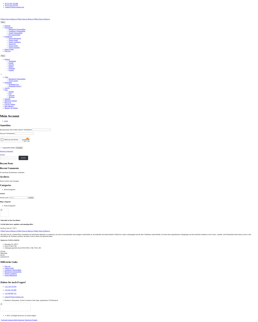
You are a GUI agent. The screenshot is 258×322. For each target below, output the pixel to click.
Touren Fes (12, 44)
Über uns (7, 51)
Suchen (2, 155)
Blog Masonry (9, 106)
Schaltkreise (8, 36)
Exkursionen (9, 27)
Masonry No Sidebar (11, 108)
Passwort (7, 133)
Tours (6, 77)
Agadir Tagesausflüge (15, 33)
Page (6, 90)
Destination (8, 82)
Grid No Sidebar (10, 104)
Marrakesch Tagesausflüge (17, 29)
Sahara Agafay (9, 49)
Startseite (7, 26)
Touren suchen (13, 81)
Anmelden (19, 148)
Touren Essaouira (14, 47)
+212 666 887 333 (10, 293)
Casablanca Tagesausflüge (17, 31)
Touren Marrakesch (15, 38)
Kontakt (11, 92)
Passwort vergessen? (6, 151)
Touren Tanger (13, 46)
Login (6, 121)
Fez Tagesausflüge (14, 35)
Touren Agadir (13, 40)
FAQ (10, 93)
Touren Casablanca (15, 42)
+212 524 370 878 (10, 286)
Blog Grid (8, 102)
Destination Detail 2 (15, 86)
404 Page (12, 97)
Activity (7, 88)
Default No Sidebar (11, 101)
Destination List (14, 84)
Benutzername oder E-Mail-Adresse (16, 130)
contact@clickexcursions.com (14, 297)
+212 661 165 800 (10, 290)
